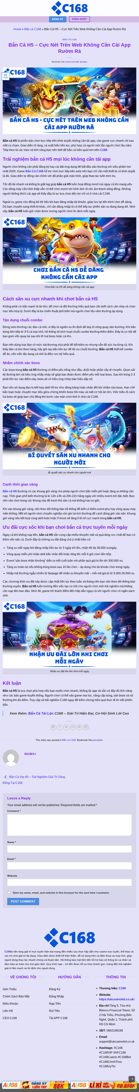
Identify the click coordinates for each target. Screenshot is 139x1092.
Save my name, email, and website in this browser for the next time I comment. (61, 892)
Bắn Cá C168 (34, 171)
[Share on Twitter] (66, 727)
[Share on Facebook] (60, 727)
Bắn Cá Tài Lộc (41, 713)
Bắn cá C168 (32, 29)
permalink (97, 740)
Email (11, 858)
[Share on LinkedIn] (86, 727)
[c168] (69, 8)
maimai (83, 62)
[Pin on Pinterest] (79, 727)
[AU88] (35, 1085)
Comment (14, 810)
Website (12, 875)
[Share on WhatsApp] (53, 727)
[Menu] (5, 8)
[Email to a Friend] (73, 727)
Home (17, 29)
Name (11, 842)
